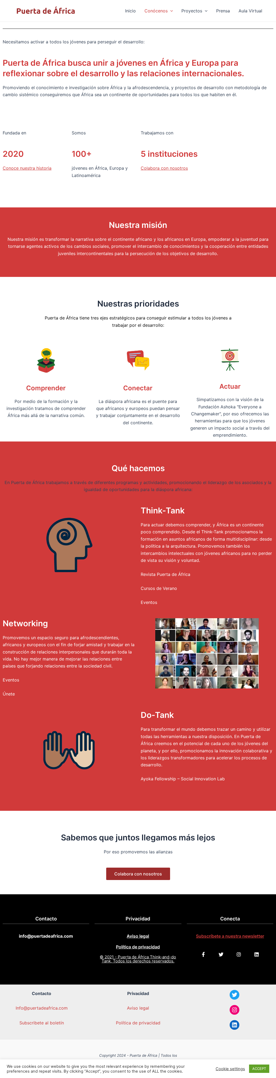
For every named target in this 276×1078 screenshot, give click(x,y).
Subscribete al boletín (41, 1022)
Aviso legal (138, 936)
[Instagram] (234, 1010)
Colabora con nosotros (164, 168)
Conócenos (156, 10)
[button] (138, 874)
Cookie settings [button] (230, 1068)
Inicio (130, 10)
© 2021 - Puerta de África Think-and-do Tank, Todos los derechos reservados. (138, 959)
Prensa (223, 10)
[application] (170, 11)
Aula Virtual (250, 10)
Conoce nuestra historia (27, 168)
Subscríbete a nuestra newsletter (230, 936)
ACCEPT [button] (259, 1068)
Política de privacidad (138, 947)
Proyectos (191, 10)
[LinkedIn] (234, 1025)
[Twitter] (234, 995)
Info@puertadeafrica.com (42, 1008)
